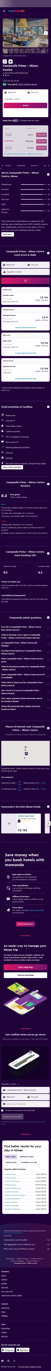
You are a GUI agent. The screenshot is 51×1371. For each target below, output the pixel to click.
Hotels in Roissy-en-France (15, 1195)
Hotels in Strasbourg (13, 1188)
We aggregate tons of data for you (19, 1244)
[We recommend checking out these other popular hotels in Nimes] (48, 806)
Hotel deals (10, 1258)
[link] (25, 924)
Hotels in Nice (10, 1178)
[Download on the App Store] (22, 1350)
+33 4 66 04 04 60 (11, 81)
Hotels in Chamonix (12, 1209)
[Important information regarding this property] (48, 553)
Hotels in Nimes (32, 1261)
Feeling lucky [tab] (11, 1162)
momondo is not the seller (15, 1240)
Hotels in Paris (10, 1174)
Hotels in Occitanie (17, 1261)
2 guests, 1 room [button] (12, 99)
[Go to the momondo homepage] (16, 11)
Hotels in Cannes (11, 1192)
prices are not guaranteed (13, 1233)
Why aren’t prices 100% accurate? (19, 1249)
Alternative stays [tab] (27, 1157)
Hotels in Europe (22, 1258)
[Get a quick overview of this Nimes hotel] (48, 174)
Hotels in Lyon (10, 1185)
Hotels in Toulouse (12, 1181)
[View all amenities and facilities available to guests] (48, 407)
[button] (4, 11)
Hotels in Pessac (11, 1202)
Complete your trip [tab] (29, 1162)
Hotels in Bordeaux (12, 1199)
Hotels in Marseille (12, 1206)
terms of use (33, 1121)
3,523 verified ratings (27, 84)
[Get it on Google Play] (8, 1350)
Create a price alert (36, 910)
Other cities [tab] (10, 1157)
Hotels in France (36, 1258)
